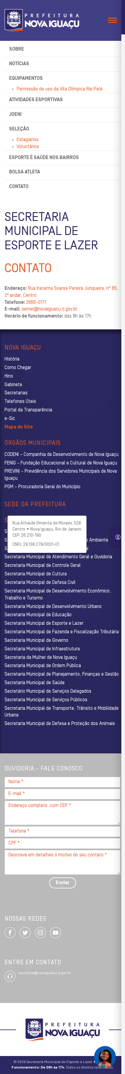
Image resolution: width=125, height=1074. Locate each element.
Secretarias (16, 393)
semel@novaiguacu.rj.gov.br (49, 309)
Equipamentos (26, 78)
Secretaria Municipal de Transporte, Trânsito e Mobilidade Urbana (62, 712)
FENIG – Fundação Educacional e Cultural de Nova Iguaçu (61, 463)
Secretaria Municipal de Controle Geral (43, 565)
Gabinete (13, 384)
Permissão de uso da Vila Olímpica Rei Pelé (60, 89)
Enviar (62, 882)
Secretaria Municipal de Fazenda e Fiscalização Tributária (62, 632)
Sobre (16, 49)
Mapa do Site (19, 427)
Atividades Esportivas (36, 100)
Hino (9, 376)
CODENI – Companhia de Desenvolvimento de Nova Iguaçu (62, 454)
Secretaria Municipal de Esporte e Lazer (44, 623)
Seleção (19, 129)
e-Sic (10, 418)
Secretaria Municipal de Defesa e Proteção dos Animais (60, 723)
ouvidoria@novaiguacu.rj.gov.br (45, 973)
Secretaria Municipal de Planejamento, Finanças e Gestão (62, 674)
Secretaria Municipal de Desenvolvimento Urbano (53, 606)
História (12, 359)
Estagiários (28, 139)
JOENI (15, 114)
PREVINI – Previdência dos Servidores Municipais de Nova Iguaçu (61, 475)
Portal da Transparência (28, 410)
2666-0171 (36, 302)
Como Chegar (18, 367)
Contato (19, 186)
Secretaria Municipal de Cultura (36, 574)
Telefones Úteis (20, 401)
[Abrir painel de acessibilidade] (118, 537)
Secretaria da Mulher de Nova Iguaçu (41, 657)
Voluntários (28, 146)
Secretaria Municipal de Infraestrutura (42, 649)
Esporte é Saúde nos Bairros (44, 157)
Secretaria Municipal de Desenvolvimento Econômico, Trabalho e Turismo (58, 595)
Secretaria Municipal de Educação (38, 615)
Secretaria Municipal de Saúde (35, 683)
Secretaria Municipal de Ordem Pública (43, 665)
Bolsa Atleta (24, 172)
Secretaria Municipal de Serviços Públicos (46, 700)
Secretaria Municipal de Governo (36, 640)
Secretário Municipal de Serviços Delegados (48, 691)
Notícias (19, 64)
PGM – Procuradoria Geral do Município (42, 487)
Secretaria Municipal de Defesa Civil (40, 582)
